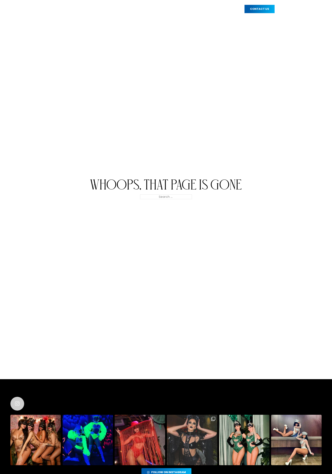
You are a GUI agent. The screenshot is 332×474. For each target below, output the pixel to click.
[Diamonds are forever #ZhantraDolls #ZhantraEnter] (296, 440)
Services (130, 9)
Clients (207, 9)
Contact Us (259, 9)
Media (232, 9)
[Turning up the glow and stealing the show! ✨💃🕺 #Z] (88, 440)
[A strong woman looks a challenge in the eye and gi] (140, 440)
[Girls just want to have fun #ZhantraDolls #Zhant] (35, 440)
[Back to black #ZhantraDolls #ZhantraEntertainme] (192, 440)
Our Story (97, 9)
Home (69, 9)
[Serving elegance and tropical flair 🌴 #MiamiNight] (244, 440)
